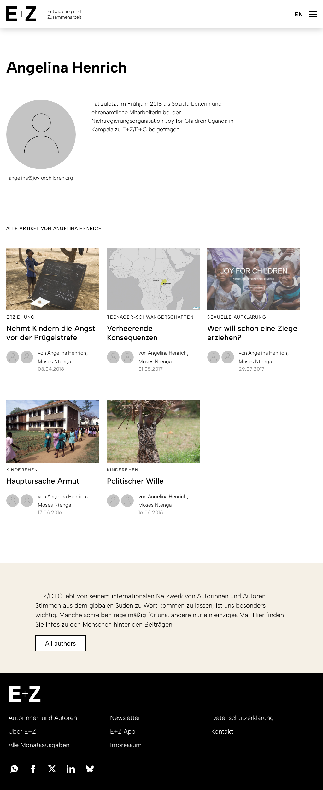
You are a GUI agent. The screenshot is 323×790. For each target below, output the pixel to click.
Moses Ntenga (54, 361)
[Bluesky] (90, 768)
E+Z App (122, 731)
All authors (60, 643)
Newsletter (125, 718)
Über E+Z (22, 731)
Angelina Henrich (62, 353)
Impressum (126, 745)
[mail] (14, 768)
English (298, 15)
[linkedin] (71, 768)
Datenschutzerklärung (242, 718)
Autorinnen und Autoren (43, 718)
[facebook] (33, 768)
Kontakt (222, 731)
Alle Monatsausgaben (39, 745)
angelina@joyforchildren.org (41, 178)
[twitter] (52, 768)
